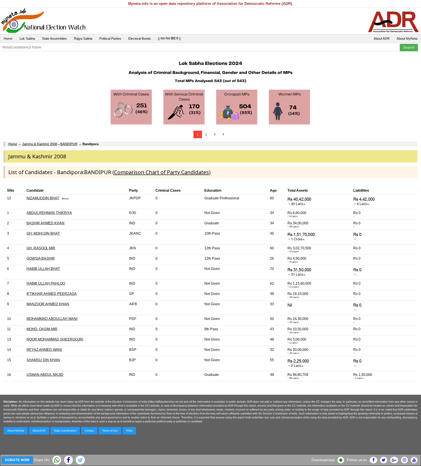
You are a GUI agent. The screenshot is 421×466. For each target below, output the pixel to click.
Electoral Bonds (139, 38)
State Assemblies (54, 38)
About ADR (382, 38)
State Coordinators (65, 430)
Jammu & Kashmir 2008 (39, 144)
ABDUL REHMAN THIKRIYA (49, 213)
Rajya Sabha (83, 38)
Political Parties (110, 38)
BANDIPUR (68, 144)
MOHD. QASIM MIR (42, 329)
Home (8, 38)
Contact (89, 430)
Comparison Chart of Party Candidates (161, 172)
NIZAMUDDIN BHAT (43, 198)
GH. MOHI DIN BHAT (43, 233)
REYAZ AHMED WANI (44, 350)
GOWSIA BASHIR (41, 258)
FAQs (129, 430)
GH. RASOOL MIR (41, 248)
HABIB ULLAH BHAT (43, 269)
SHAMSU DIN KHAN (43, 360)
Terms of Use (110, 430)
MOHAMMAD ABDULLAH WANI (52, 319)
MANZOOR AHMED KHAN (48, 304)
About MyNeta (407, 38)
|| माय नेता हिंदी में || (169, 38)
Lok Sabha (27, 38)
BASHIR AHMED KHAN (45, 223)
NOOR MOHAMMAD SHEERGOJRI (55, 339)
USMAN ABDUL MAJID (45, 375)
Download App (323, 460)
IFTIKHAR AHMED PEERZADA (52, 294)
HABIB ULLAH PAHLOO (46, 283)
